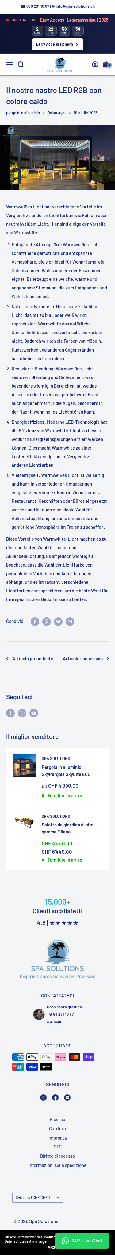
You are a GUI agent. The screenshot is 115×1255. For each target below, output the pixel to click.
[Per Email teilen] (70, 621)
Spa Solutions (56, 758)
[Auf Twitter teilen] (58, 621)
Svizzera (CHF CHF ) (33, 1197)
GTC (58, 1146)
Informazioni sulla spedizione (57, 1165)
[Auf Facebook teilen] (35, 621)
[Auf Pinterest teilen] (46, 621)
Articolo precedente (32, 658)
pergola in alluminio (23, 112)
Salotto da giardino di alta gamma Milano (68, 828)
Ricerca (57, 1119)
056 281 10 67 (37, 6)
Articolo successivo (83, 658)
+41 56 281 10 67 (60, 1014)
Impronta (57, 1137)
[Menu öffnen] (9, 65)
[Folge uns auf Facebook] (10, 712)
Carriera (57, 1128)
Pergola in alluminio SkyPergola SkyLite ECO (66, 770)
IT (98, 145)
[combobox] (99, 144)
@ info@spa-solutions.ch (73, 6)
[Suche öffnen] (21, 64)
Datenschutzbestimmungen (26, 1241)
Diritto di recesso (57, 1156)
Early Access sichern (54, 44)
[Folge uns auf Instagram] (22, 712)
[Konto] (95, 64)
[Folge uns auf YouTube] (33, 712)
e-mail (55, 1021)
